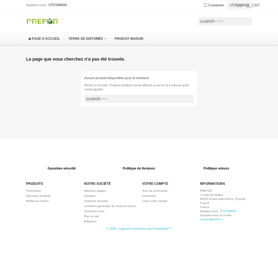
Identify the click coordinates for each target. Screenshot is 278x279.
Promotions (33, 190)
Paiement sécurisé (96, 201)
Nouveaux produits (38, 195)
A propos (89, 195)
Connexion (149, 195)
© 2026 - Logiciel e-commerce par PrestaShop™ (139, 228)
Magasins (90, 221)
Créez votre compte (154, 201)
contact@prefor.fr (211, 219)
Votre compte (155, 183)
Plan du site (91, 216)
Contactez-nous (94, 211)
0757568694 (58, 5)
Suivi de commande (154, 190)
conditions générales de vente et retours (110, 206)
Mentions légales (95, 190)
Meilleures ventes (37, 201)
